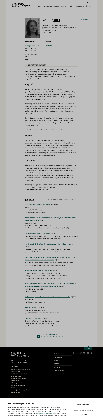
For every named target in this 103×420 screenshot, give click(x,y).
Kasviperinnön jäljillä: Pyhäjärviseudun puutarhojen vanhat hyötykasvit (49, 244)
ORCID (48, 46)
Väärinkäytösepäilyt (17, 383)
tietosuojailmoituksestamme (45, 413)
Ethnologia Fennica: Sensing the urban (38, 270)
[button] (90, 6)
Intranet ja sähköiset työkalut (20, 390)
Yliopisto (70, 6)
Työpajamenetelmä (31, 307)
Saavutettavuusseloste (18, 385)
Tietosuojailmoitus (16, 376)
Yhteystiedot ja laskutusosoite (20, 369)
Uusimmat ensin (56, 200)
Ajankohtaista (79, 6)
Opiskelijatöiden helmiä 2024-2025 (37, 233)
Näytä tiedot (83, 414)
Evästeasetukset (16, 392)
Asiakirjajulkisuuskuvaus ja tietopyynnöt (19, 379)
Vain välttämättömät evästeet (83, 410)
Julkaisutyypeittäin (69, 199)
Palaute (13, 387)
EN (87, 3)
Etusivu (40, 6)
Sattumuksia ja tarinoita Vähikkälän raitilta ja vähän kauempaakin (47, 297)
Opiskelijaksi (48, 6)
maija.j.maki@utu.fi (32, 46)
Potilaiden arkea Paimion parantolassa (38, 204)
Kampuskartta (15, 371)
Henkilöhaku (85, 20)
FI (90, 3)
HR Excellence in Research (19, 374)
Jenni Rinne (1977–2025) (33, 318)
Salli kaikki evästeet (83, 404)
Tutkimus (56, 6)
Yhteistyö (63, 6)
